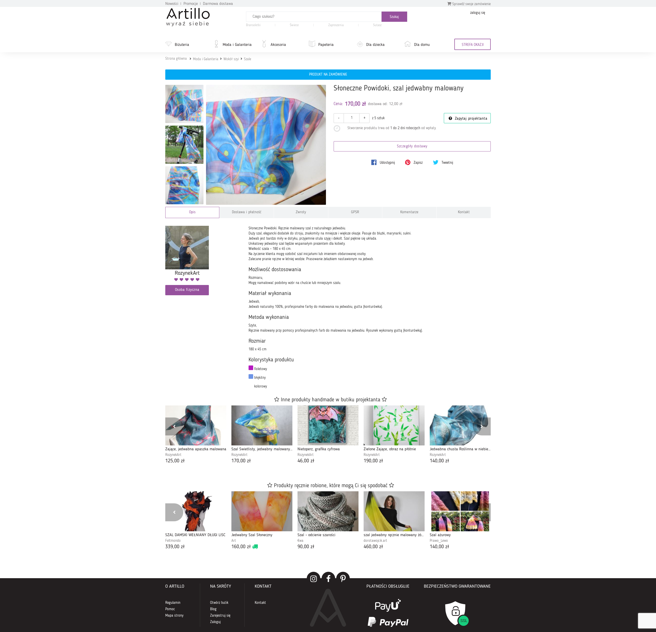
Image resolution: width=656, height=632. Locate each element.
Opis (192, 212)
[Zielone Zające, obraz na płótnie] (394, 425)
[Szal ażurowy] (460, 511)
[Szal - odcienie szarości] (328, 511)
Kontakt (464, 212)
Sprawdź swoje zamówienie (471, 4)
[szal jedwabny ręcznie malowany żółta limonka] (394, 511)
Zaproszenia (336, 25)
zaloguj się (477, 13)
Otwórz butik (219, 603)
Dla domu (422, 45)
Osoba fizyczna (187, 290)
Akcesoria (278, 45)
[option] (195, 435)
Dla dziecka (375, 45)
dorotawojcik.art (375, 541)
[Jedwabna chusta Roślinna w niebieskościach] (460, 425)
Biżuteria (182, 45)
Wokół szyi (231, 59)
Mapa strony (174, 615)
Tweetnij (446, 163)
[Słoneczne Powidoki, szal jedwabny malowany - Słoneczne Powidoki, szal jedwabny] (184, 185)
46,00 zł (306, 461)
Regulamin (172, 603)
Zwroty (301, 212)
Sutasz (377, 25)
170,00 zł (241, 461)
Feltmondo (173, 541)
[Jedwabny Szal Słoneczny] (261, 511)
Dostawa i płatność (246, 212)
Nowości (171, 4)
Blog (213, 609)
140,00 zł (439, 461)
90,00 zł (306, 546)
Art (233, 541)
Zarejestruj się (220, 615)
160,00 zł (241, 546)
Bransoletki (253, 25)
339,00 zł (175, 546)
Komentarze (409, 212)
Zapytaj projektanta (470, 119)
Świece (294, 25)
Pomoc (170, 609)
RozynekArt (173, 455)
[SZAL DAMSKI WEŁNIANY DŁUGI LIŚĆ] (195, 511)
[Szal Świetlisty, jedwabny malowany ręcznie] (261, 425)
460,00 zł (373, 546)
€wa (300, 541)
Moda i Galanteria (237, 45)
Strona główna (176, 58)
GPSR (355, 212)
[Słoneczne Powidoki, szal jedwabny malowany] (266, 145)
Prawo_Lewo (439, 541)
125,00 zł (175, 461)
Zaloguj (215, 622)
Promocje (190, 4)
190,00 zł (373, 461)
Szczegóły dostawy (412, 146)
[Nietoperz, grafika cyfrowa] (328, 425)
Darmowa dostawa (218, 4)
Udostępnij (387, 163)
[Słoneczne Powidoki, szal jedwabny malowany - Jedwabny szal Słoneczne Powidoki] (184, 104)
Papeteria (326, 45)
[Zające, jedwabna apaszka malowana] (195, 425)
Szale (247, 59)
